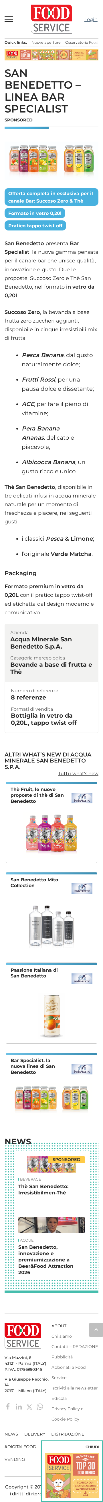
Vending (15, 1459)
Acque (27, 1240)
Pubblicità (62, 1357)
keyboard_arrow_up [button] (96, 1329)
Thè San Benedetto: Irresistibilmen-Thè (43, 1189)
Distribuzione (67, 1434)
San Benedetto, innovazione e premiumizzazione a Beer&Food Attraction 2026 (46, 1259)
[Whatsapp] (39, 1406)
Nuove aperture (46, 42)
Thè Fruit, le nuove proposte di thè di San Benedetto (37, 795)
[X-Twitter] (30, 1406)
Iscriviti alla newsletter (75, 1388)
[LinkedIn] (19, 1406)
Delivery (34, 1434)
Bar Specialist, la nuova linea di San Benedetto (33, 1066)
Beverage (30, 1179)
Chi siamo (62, 1336)
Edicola (59, 1398)
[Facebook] (9, 1406)
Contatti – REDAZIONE (75, 1346)
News (18, 1141)
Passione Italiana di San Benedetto (34, 973)
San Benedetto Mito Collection (34, 883)
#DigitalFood (20, 1446)
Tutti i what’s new (78, 773)
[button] (9, 19)
